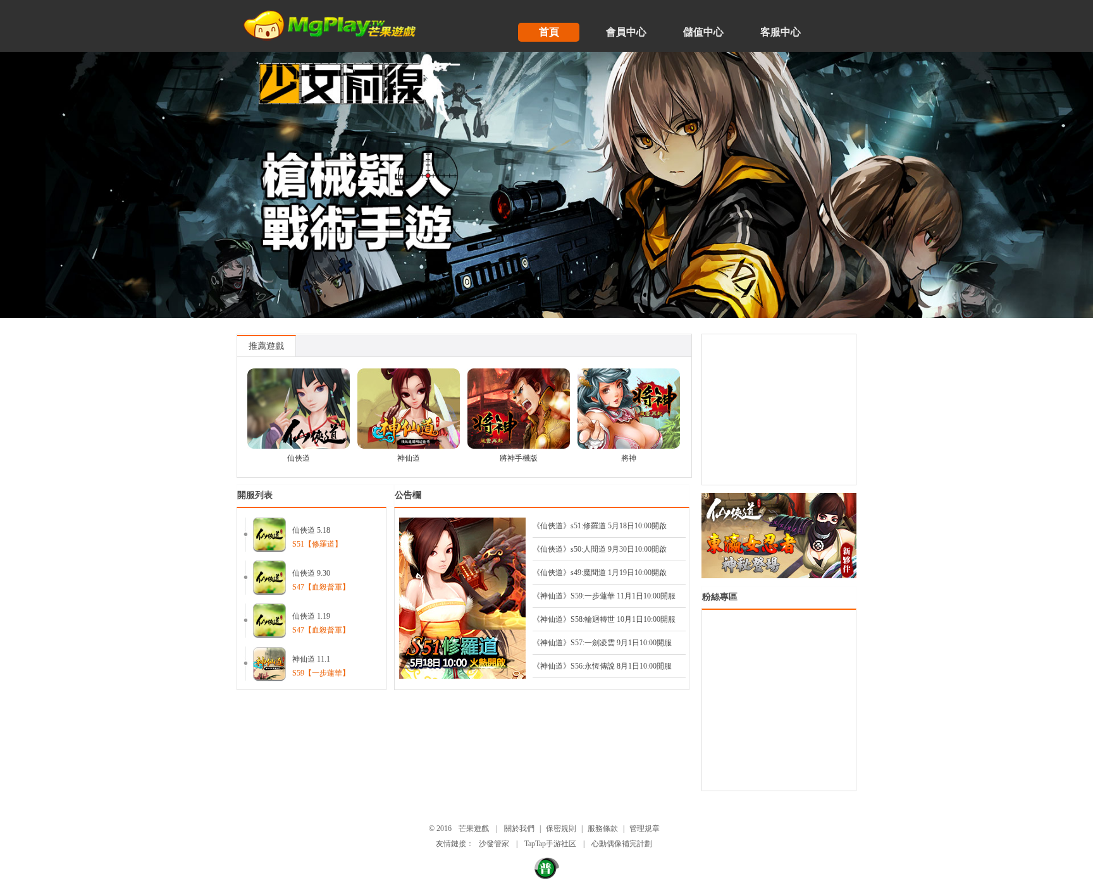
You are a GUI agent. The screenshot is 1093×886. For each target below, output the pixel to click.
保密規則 (561, 828)
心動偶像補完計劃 (621, 843)
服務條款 (603, 828)
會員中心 (626, 32)
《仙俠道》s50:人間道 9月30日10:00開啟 (600, 549)
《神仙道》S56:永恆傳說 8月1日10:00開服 (602, 666)
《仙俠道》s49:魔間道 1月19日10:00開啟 (600, 572)
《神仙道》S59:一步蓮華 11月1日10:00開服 (604, 596)
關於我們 (519, 828)
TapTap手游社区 (550, 843)
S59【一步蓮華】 (321, 673)
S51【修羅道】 (317, 544)
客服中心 (780, 32)
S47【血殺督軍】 (321, 587)
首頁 (549, 32)
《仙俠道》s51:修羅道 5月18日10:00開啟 (600, 525)
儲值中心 (703, 32)
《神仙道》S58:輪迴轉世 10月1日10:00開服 (604, 619)
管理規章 (644, 828)
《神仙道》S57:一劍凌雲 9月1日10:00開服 (602, 642)
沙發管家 (494, 843)
